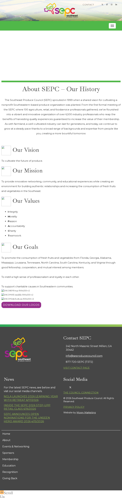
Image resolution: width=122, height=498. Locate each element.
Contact (88, 4)
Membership (10, 459)
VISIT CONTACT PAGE (76, 367)
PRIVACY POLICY (73, 407)
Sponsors (8, 452)
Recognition (10, 471)
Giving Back (9, 478)
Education (9, 465)
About (6, 440)
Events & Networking (15, 446)
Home (6, 433)
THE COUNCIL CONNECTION (80, 392)
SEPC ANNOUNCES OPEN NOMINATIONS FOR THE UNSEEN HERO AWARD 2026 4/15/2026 (27, 418)
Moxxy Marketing (86, 412)
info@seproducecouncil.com (84, 355)
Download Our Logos (21, 304)
